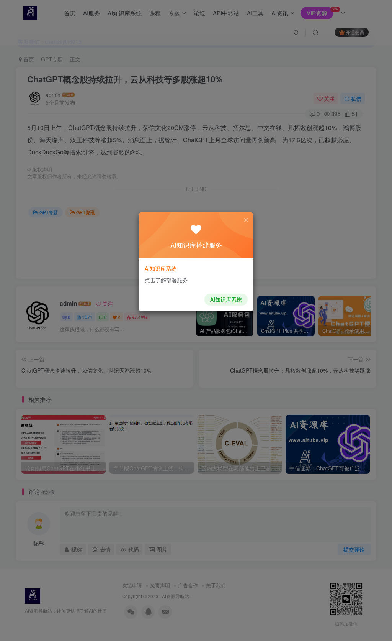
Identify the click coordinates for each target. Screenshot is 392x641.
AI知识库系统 (226, 299)
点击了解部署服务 (166, 280)
